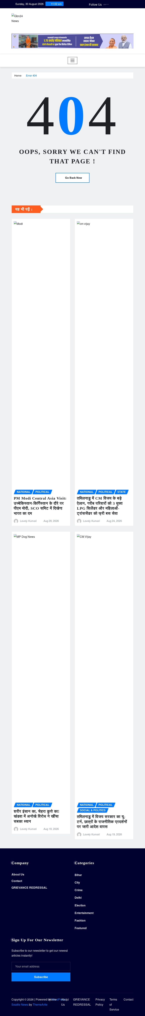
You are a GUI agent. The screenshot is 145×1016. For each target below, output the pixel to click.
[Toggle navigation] (72, 60)
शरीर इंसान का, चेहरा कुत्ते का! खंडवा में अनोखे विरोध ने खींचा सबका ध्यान (36, 816)
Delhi (78, 898)
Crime (79, 890)
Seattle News (19, 1004)
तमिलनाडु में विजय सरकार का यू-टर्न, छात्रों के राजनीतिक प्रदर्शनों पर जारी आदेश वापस (102, 821)
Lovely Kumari (28, 521)
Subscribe (41, 977)
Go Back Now (73, 178)
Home (17, 75)
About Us (17, 874)
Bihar (78, 875)
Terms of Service (114, 1004)
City (77, 882)
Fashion (80, 920)
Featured (81, 928)
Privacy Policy (100, 1002)
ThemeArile (40, 1004)
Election (80, 905)
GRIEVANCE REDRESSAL (29, 887)
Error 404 (31, 75)
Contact (16, 881)
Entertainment (84, 913)
